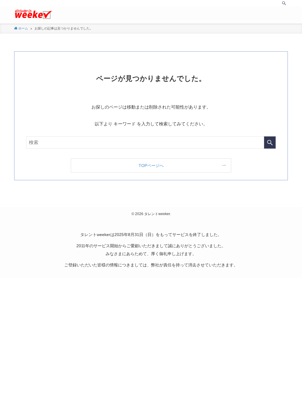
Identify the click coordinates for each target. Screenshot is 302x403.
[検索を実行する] (270, 142)
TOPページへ (151, 165)
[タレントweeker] (33, 14)
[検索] (284, 3)
